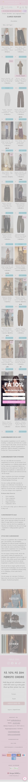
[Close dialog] (25, 377)
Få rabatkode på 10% (14, 402)
